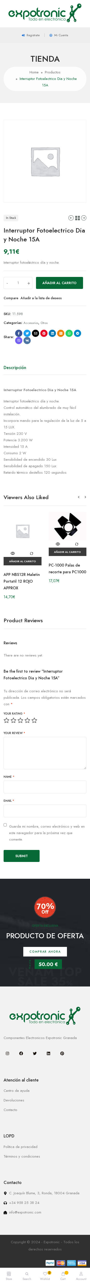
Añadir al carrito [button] (22, 561)
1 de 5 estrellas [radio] (6, 720)
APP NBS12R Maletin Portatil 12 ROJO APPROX (22, 581)
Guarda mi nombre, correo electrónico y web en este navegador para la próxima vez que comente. (47, 833)
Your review (14, 733)
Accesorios (31, 323)
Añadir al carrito (59, 283)
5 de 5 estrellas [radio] (34, 720)
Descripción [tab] (15, 368)
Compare (11, 298)
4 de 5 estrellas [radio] (27, 720)
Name (9, 776)
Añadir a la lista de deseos (41, 298)
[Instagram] (7, 1053)
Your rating (14, 713)
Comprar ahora (45, 952)
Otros (44, 323)
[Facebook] (21, 1053)
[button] (81, 497)
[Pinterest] (62, 1053)
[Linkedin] (48, 1053)
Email (9, 800)
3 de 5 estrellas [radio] (20, 720)
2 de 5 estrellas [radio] (13, 720)
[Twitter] (35, 1053)
